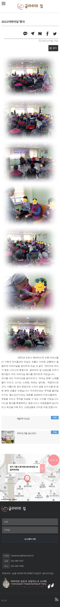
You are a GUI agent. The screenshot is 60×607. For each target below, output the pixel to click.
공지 (55, 48)
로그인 (4, 600)
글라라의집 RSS (56, 599)
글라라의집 (30, 6)
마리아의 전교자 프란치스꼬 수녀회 (29, 583)
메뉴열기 (3, 3)
